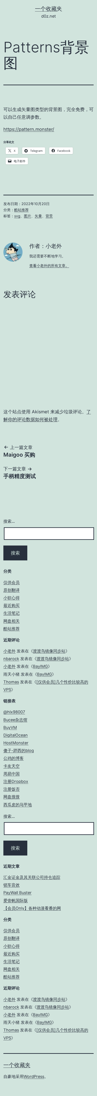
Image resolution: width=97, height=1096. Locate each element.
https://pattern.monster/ (28, 129)
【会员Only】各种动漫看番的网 (32, 908)
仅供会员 (11, 582)
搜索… (9, 521)
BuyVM (10, 727)
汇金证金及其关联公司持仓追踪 (31, 877)
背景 (49, 216)
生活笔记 (11, 613)
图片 (27, 216)
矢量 (38, 216)
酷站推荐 (21, 210)
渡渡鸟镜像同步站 (49, 651)
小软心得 (11, 597)
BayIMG (40, 666)
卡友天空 (11, 766)
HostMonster (15, 742)
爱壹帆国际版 (15, 900)
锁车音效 (11, 885)
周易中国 (11, 773)
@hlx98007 (14, 712)
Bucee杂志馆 (15, 719)
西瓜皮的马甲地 (17, 804)
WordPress (34, 1076)
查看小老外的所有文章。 (49, 265)
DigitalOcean (15, 735)
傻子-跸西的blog (18, 750)
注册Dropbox (15, 781)
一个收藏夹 (48, 8)
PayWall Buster (17, 892)
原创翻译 (11, 590)
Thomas (11, 682)
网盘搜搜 (11, 796)
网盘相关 (11, 621)
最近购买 (11, 605)
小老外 (9, 651)
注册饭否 (11, 789)
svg (17, 216)
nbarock (11, 658)
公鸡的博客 (13, 758)
